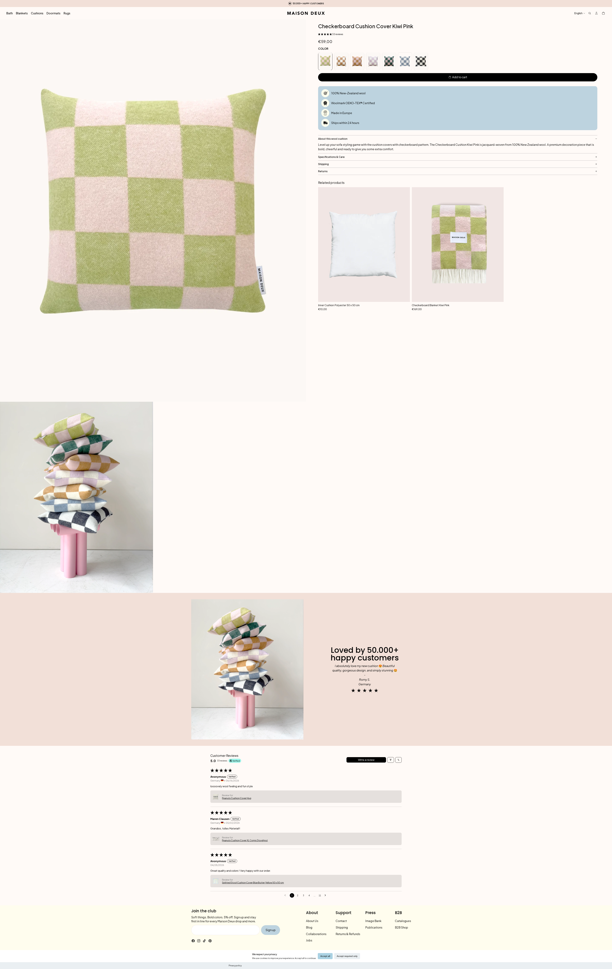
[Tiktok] (204, 941)
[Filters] (390, 760)
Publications (373, 927)
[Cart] (603, 13)
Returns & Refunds (348, 934)
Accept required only (347, 956)
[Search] (589, 13)
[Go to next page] (326, 895)
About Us (312, 921)
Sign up (271, 930)
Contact (341, 921)
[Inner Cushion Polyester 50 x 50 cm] (364, 244)
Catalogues (403, 921)
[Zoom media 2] (76, 497)
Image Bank (373, 921)
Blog (309, 927)
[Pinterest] (210, 941)
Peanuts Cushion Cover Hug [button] (236, 798)
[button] (325, 33)
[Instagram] (199, 941)
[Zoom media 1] (153, 210)
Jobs (309, 940)
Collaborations (316, 934)
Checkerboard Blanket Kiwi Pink (430, 305)
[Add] (406, 307)
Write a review (366, 759)
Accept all (325, 956)
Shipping (342, 927)
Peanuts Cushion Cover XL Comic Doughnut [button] (245, 840)
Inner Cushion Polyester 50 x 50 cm (339, 305)
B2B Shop (401, 927)
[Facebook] (193, 941)
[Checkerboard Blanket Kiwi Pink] (458, 244)
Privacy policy (235, 965)
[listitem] (325, 61)
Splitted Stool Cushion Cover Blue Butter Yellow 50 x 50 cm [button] (253, 882)
